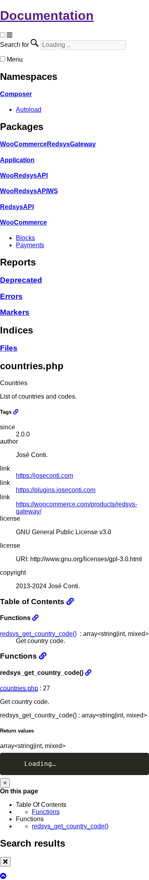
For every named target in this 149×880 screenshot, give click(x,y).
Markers (14, 312)
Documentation (47, 15)
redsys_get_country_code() (38, 633)
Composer (16, 94)
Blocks (25, 238)
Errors (11, 296)
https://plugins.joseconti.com (55, 490)
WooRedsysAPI (24, 175)
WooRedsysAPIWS (29, 191)
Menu (15, 59)
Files (8, 348)
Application (17, 160)
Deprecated (21, 280)
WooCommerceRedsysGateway (48, 144)
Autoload (28, 109)
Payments (30, 245)
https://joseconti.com (44, 475)
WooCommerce (23, 222)
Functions (46, 811)
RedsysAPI (17, 207)
